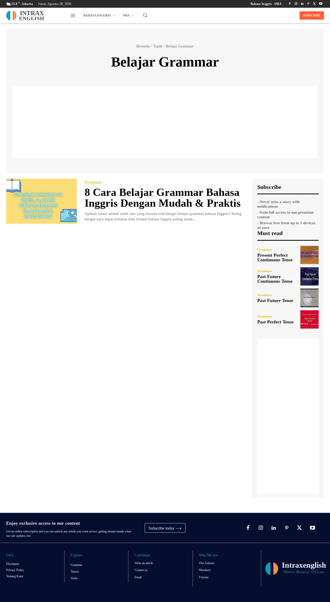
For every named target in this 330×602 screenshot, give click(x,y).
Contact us (141, 570)
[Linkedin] (302, 4)
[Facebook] (290, 4)
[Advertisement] (164, 122)
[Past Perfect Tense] (309, 319)
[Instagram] (296, 4)
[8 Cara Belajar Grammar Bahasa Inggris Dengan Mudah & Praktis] (41, 201)
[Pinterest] (308, 4)
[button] (145, 15)
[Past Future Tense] (309, 298)
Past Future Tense (275, 300)
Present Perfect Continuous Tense (275, 257)
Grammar (93, 182)
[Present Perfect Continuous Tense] (309, 255)
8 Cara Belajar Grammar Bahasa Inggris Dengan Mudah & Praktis (163, 197)
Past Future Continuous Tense (275, 279)
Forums (204, 577)
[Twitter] (314, 4)
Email (138, 577)
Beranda (143, 46)
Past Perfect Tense (275, 321)
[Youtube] (321, 4)
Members (205, 570)
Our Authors (206, 563)
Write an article (144, 563)
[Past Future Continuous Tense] (309, 276)
